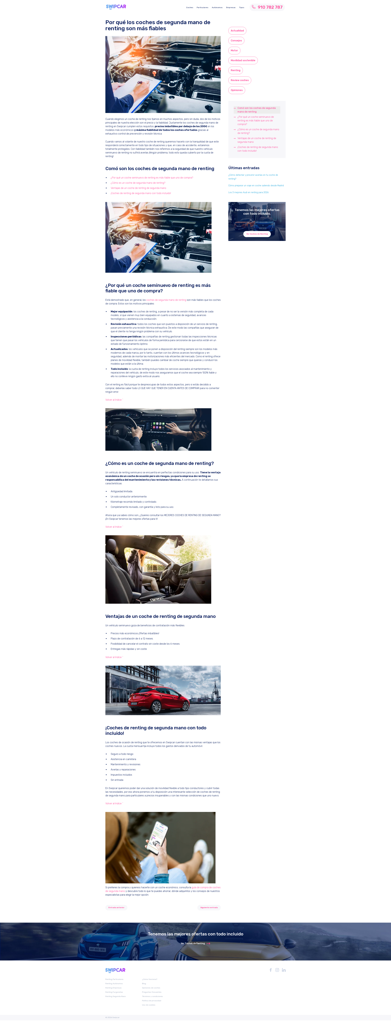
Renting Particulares (114, 979)
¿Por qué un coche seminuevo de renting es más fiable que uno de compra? (152, 177)
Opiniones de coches (151, 988)
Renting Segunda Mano (115, 996)
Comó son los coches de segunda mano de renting (257, 110)
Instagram (277, 970)
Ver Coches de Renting (257, 234)
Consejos (236, 40)
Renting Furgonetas (114, 992)
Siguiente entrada (209, 907)
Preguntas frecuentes (151, 992)
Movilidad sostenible (243, 60)
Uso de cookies (148, 1005)
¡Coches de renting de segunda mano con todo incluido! (141, 193)
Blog (144, 983)
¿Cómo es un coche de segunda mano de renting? (138, 182)
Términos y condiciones (152, 996)
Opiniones (237, 90)
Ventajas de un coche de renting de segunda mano (138, 188)
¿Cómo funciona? (149, 979)
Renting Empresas (113, 988)
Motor (234, 50)
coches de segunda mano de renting (166, 299)
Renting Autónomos (114, 983)
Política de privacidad (151, 1001)
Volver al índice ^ (114, 399)
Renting (235, 70)
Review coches (240, 80)
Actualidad (237, 30)
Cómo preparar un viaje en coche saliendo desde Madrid (256, 185)
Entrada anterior (116, 907)
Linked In (284, 970)
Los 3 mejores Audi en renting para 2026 (248, 192)
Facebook (270, 970)
